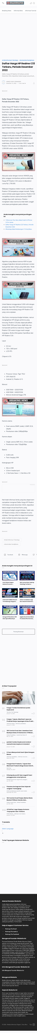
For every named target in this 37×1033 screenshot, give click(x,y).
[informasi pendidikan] (21, 723)
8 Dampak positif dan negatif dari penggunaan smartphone (19, 776)
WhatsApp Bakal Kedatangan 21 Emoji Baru (18, 229)
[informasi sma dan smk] (23, 756)
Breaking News (6, 11)
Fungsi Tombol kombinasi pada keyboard (18, 709)
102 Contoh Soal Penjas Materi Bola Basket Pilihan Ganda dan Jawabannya (19, 799)
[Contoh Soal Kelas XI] (22, 735)
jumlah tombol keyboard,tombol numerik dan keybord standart (19, 743)
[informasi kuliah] (11, 723)
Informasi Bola (18, 11)
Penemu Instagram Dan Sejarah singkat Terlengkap (19, 788)
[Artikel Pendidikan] (11, 735)
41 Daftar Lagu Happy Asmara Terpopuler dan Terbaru (18, 810)
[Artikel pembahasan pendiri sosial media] (17, 791)
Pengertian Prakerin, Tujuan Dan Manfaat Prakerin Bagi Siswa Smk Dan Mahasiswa (21, 765)
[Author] (13, 81)
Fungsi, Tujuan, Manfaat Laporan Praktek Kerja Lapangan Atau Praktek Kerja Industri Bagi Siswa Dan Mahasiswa (21, 720)
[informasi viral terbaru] (19, 813)
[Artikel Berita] (10, 813)
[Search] (34, 3)
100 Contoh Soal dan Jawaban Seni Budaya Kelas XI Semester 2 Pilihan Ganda (20, 732)
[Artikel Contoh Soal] (12, 802)
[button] (31, 3)
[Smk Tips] (9, 768)
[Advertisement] (18, 35)
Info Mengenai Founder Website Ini (13, 970)
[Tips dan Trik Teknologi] (12, 712)
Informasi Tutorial (30, 11)
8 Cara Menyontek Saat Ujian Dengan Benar (20, 753)
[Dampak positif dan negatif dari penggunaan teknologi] (20, 779)
